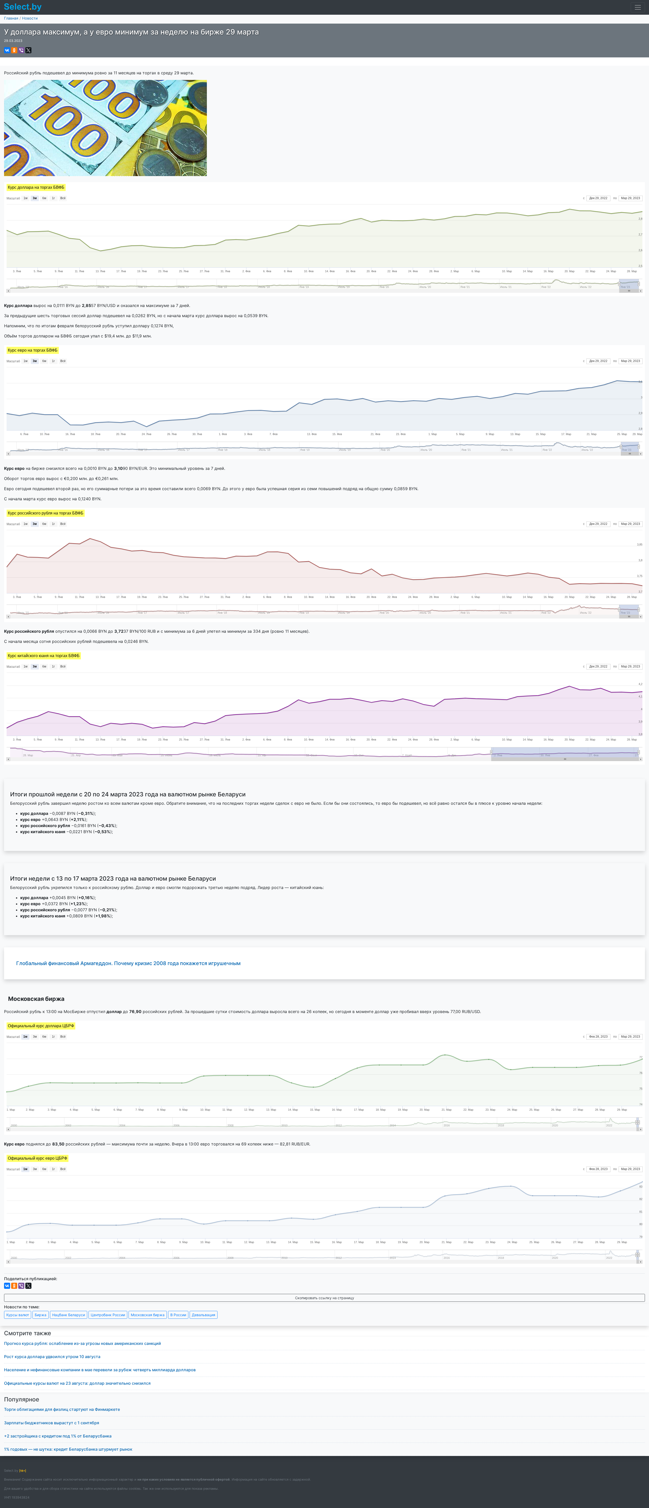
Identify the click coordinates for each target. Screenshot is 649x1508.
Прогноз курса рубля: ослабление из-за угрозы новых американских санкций (82, 1343)
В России (178, 1315)
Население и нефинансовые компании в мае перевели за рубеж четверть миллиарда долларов (100, 1369)
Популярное (21, 1399)
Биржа (40, 1315)
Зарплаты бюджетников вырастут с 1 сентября (51, 1422)
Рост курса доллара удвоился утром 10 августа (52, 1356)
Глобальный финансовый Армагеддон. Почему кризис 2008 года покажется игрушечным (128, 963)
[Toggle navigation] (638, 7)
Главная (11, 18)
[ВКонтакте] (7, 50)
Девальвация (203, 1315)
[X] (28, 50)
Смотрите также (27, 1333)
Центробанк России (108, 1315)
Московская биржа (148, 1315)
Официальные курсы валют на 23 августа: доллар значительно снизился (77, 1383)
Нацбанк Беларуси (68, 1315)
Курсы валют (17, 1315)
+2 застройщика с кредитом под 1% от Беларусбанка (58, 1435)
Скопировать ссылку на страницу (324, 1298)
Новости (30, 18)
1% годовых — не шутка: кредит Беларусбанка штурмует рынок (68, 1449)
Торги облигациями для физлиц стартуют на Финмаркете (62, 1409)
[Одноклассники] (14, 50)
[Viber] (21, 50)
